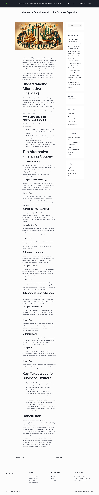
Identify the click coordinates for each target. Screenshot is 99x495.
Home (53, 476)
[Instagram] (70, 3)
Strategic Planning (33, 478)
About (31, 3)
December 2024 (72, 124)
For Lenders (37, 3)
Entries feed (71, 170)
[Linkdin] (68, 3)
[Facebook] (73, 3)
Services (44, 3)
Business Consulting (34, 476)
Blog (59, 3)
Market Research (33, 480)
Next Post (59, 457)
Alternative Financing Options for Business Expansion (74, 85)
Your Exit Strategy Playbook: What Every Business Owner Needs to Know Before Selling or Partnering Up (74, 44)
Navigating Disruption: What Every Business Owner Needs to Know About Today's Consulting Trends (74, 56)
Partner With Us (52, 3)
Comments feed (72, 173)
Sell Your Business (23, 3)
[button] (61, 3)
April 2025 (71, 116)
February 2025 (72, 121)
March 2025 (71, 119)
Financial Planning (33, 482)
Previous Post (19, 457)
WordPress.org (72, 175)
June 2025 (71, 113)
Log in (69, 168)
